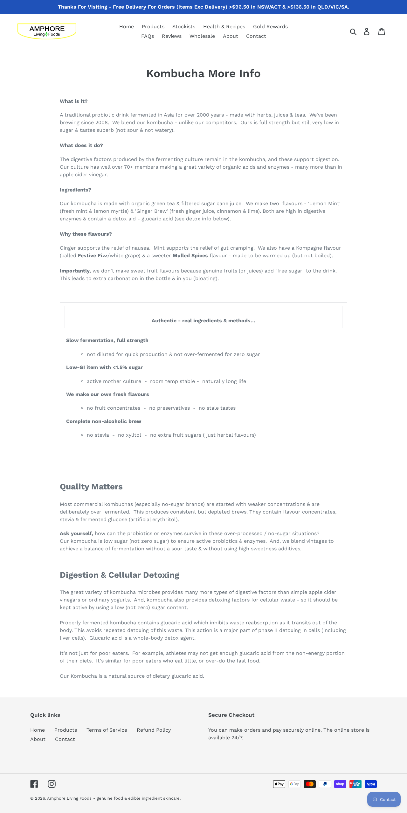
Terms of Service (106, 730)
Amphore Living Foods (69, 798)
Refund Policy (154, 730)
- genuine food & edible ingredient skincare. (137, 798)
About (37, 739)
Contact (65, 739)
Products (65, 730)
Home (37, 730)
